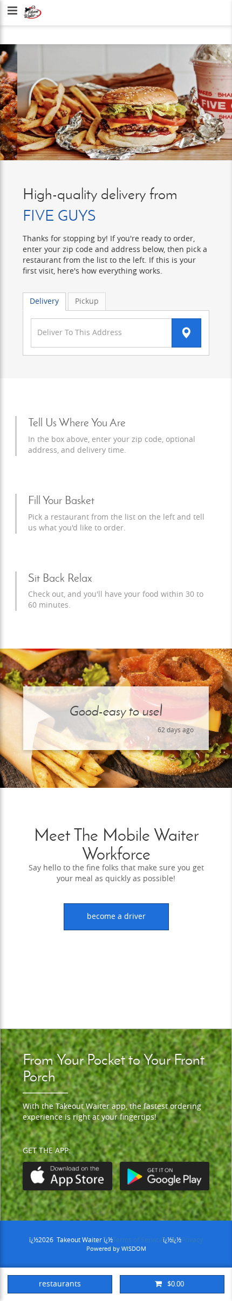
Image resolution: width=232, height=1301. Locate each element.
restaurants (60, 1284)
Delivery (44, 301)
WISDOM (133, 1248)
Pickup (87, 301)
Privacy (192, 1240)
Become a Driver (116, 916)
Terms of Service (138, 1240)
